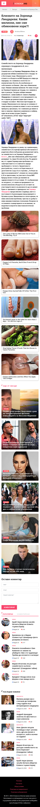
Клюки (14, 619)
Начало (4, 9)
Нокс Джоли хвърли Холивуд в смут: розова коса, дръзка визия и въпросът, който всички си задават (27, 732)
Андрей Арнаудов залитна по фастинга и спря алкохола (26, 716)
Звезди (14, 9)
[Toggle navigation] (3, 3)
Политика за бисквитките (19, 792)
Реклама (19, 781)
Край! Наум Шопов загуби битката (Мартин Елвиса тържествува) (23, 624)
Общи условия (19, 786)
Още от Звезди (10, 386)
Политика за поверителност (19, 789)
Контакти (19, 783)
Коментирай (9, 607)
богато (4, 157)
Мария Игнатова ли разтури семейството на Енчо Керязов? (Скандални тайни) (24, 666)
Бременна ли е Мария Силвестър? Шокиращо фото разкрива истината (25, 637)
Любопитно (15, 674)
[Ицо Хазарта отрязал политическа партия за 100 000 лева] (20, 559)
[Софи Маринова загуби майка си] (20, 528)
